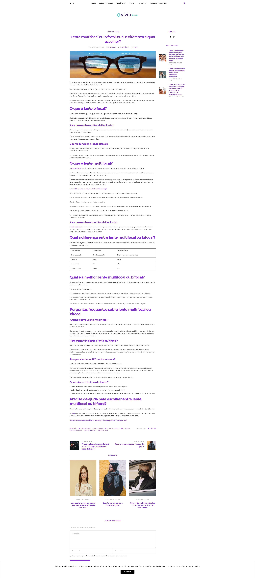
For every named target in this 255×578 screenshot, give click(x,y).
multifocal (126, 428)
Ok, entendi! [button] (127, 572)
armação (74, 428)
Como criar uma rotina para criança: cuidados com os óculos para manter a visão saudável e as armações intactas (176, 89)
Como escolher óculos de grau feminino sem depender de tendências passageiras (177, 72)
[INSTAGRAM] (73, 3)
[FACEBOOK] (70, 3)
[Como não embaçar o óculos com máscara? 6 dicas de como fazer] (142, 478)
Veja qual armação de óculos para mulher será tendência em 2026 (83, 505)
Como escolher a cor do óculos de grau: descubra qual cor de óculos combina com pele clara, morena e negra (176, 56)
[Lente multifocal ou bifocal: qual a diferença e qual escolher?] (113, 65)
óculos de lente (90, 430)
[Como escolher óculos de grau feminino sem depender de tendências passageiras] (162, 75)
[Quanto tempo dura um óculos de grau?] (112, 478)
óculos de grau (76, 430)
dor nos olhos (85, 428)
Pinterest (155, 428)
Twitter (152, 428)
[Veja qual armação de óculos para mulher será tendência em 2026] (83, 478)
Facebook (149, 428)
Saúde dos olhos (113, 32)
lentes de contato (112, 428)
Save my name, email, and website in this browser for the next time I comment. (99, 556)
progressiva (103, 430)
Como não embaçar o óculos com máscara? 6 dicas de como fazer (142, 505)
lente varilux (98, 428)
